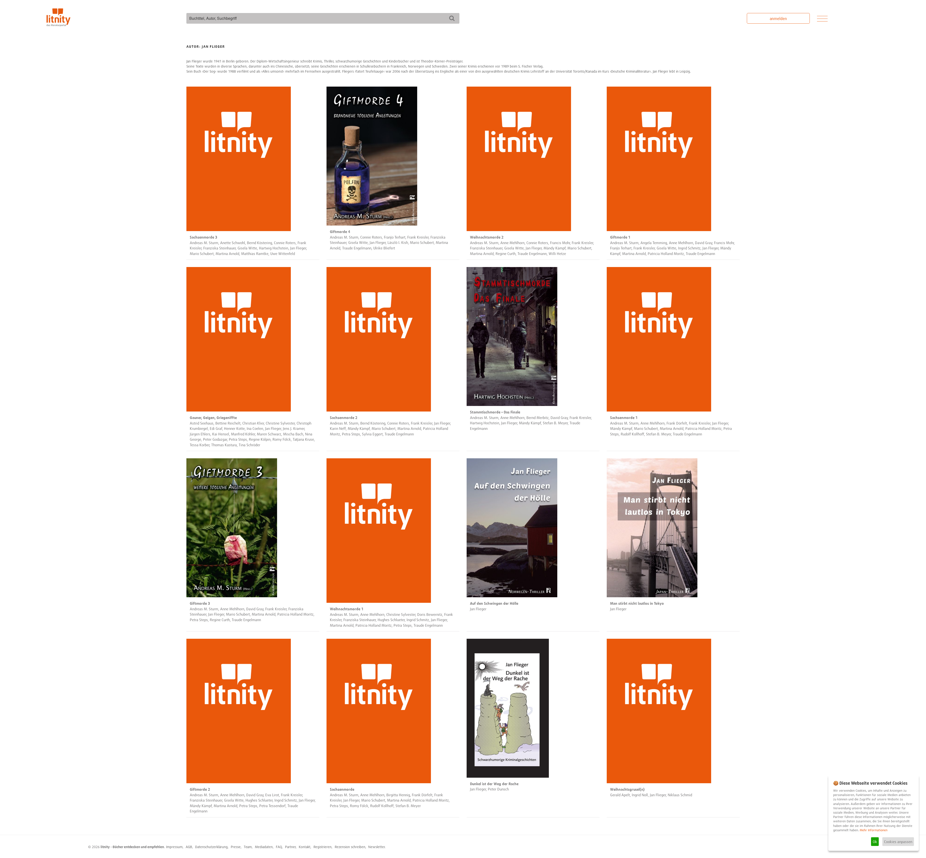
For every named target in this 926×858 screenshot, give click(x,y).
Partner (290, 847)
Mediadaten (264, 847)
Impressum (174, 847)
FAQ (279, 847)
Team (248, 847)
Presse (236, 847)
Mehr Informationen (873, 830)
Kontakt (304, 847)
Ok (875, 841)
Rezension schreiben (350, 847)
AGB (189, 847)
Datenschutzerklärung (211, 847)
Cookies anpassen (898, 841)
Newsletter (376, 847)
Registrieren (322, 847)
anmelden (778, 18)
